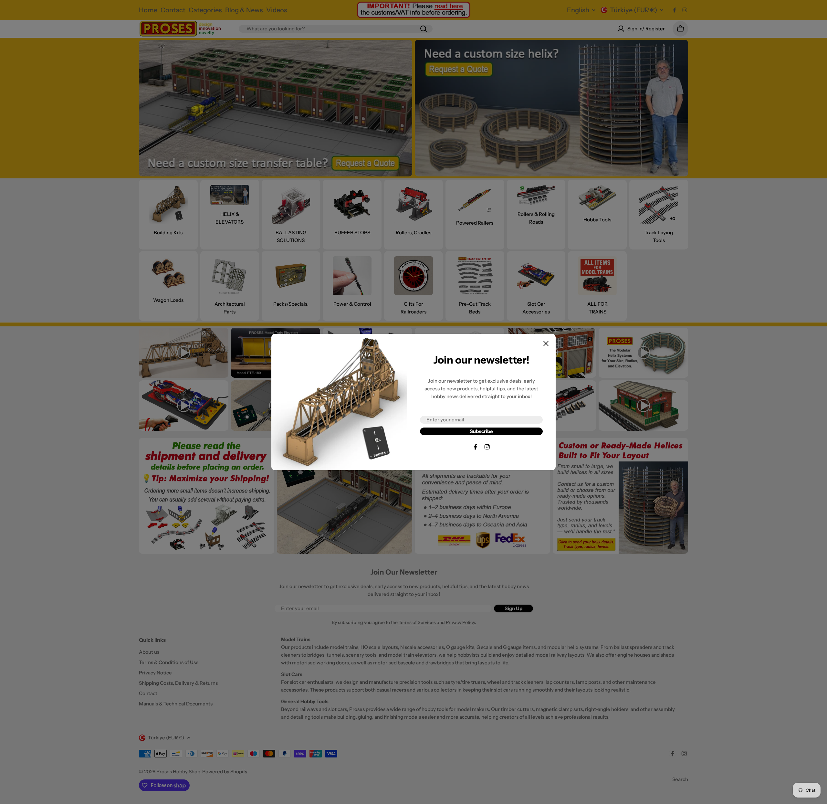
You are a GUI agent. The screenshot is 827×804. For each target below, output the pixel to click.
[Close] (545, 343)
